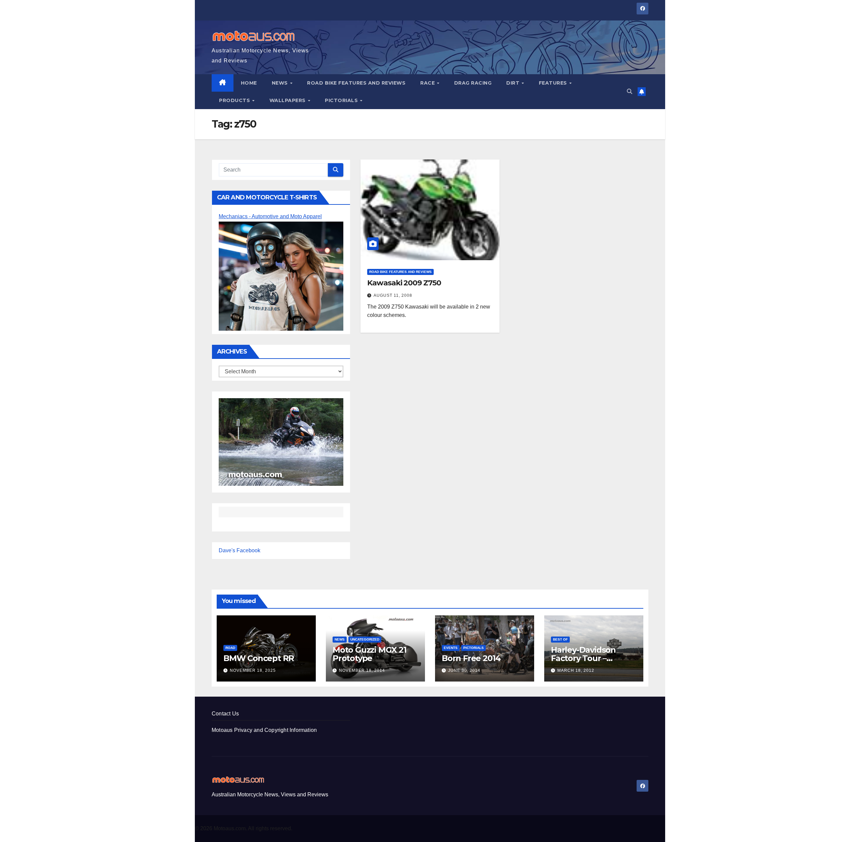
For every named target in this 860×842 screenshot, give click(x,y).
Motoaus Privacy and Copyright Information (264, 730)
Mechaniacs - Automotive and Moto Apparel (270, 216)
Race (428, 83)
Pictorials (342, 100)
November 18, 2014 (362, 670)
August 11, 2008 (393, 295)
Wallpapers (288, 100)
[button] (629, 91)
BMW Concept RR (258, 658)
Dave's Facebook (239, 550)
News (281, 83)
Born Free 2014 (471, 658)
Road (230, 648)
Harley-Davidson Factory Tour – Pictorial (583, 658)
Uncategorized (364, 639)
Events (451, 648)
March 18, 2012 (575, 670)
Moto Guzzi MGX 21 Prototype (369, 654)
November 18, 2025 (253, 670)
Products (235, 100)
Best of (560, 639)
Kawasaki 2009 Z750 (404, 282)
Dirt (513, 83)
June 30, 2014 (464, 670)
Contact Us (225, 713)
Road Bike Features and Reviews (356, 83)
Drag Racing (473, 83)
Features (554, 83)
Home (249, 83)
